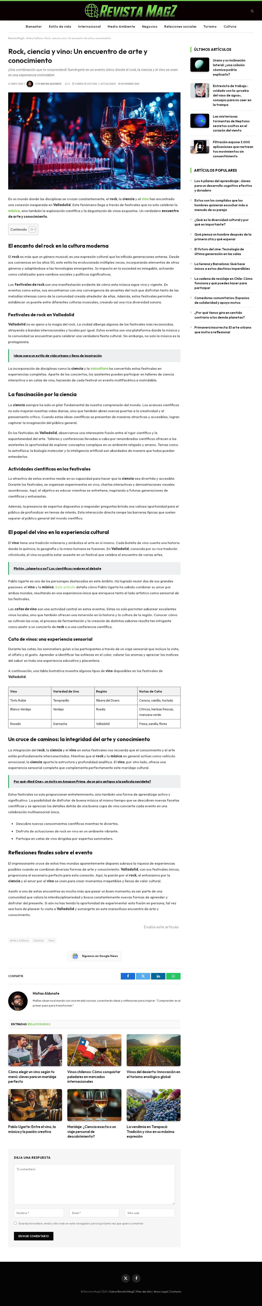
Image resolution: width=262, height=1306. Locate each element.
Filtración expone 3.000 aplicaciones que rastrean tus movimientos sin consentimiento (233, 149)
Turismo (210, 26)
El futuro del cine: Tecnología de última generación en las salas (219, 251)
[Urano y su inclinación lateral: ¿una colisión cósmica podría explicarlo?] (199, 65)
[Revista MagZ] (131, 11)
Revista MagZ (16, 38)
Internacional (89, 26)
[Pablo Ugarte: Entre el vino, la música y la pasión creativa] (35, 1105)
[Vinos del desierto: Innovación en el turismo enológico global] (154, 1050)
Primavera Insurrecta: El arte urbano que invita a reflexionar (222, 329)
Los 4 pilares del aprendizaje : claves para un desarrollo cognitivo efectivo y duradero (223, 185)
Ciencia (38, 940)
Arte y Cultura (34, 38)
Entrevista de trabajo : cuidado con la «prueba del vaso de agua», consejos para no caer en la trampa (232, 95)
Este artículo (65, 587)
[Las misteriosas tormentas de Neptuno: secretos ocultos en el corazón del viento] (199, 121)
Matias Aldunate (51, 84)
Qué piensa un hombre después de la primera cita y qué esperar (222, 236)
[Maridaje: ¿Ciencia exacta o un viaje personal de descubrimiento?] (94, 1105)
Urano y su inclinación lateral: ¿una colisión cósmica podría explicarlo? (229, 67)
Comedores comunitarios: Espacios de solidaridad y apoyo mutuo (221, 300)
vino (145, 199)
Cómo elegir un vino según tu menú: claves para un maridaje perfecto (32, 1076)
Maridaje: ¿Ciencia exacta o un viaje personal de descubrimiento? (91, 1131)
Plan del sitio (144, 1291)
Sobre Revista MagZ (122, 1291)
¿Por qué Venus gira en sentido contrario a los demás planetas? (219, 315)
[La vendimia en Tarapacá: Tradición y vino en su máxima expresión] (154, 1105)
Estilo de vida (60, 26)
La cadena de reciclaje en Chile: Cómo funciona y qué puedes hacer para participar (223, 283)
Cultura (230, 26)
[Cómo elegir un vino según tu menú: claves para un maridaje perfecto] (35, 1050)
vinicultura (99, 368)
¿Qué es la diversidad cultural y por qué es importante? (221, 222)
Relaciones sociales (180, 26)
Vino (51, 940)
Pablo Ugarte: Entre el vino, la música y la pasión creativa (32, 1129)
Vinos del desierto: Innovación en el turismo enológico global (153, 1074)
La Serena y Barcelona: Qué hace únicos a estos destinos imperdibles (222, 266)
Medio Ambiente (121, 26)
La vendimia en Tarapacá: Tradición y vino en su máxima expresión (150, 1131)
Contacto (175, 1291)
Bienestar (34, 26)
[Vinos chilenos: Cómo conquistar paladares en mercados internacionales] (94, 1050)
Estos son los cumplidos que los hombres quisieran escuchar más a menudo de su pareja (221, 205)
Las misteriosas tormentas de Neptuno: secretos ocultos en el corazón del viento (231, 123)
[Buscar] (252, 10)
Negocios (149, 26)
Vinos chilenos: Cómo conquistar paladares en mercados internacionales (93, 1076)
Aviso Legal (161, 1291)
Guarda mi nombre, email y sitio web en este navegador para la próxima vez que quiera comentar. (81, 1223)
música (14, 211)
